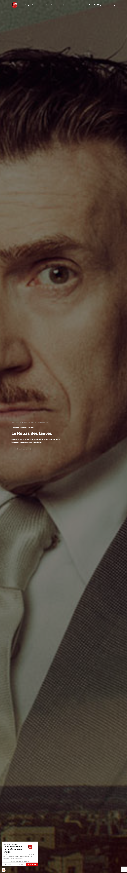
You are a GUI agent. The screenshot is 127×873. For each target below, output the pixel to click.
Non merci (8, 864)
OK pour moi (32, 864)
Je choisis (20, 864)
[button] (4, 870)
